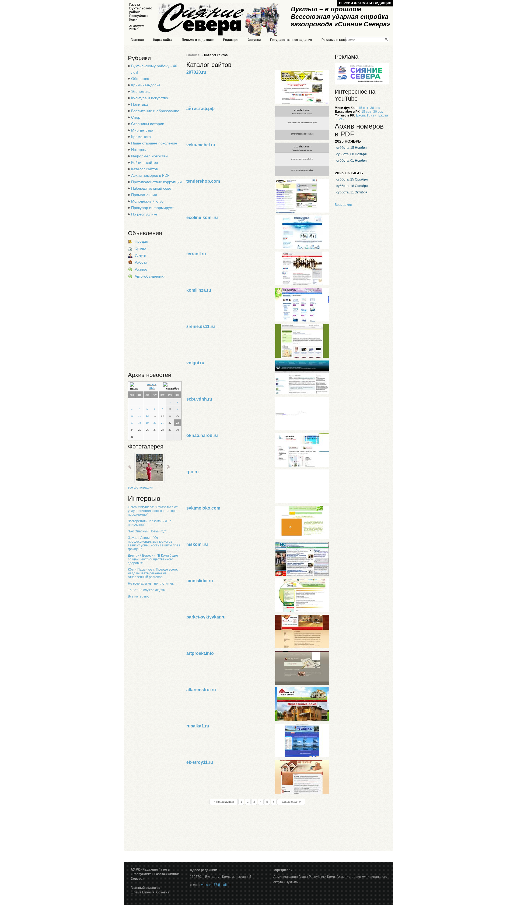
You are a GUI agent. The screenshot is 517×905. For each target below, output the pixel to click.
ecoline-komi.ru (202, 217)
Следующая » (291, 801)
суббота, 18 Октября (352, 186)
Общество (140, 78)
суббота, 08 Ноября (351, 154)
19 (147, 422)
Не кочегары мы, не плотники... (151, 583)
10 (132, 415)
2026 (152, 388)
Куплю (140, 248)
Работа (141, 262)
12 (147, 415)
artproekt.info (200, 653)
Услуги (140, 255)
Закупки (254, 40)
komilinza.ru (198, 290)
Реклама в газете (335, 40)
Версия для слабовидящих (365, 3)
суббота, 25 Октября (352, 179)
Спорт (136, 117)
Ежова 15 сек (366, 115)
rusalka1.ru (197, 726)
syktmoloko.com (203, 508)
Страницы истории (147, 124)
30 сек (375, 108)
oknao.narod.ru (202, 435)
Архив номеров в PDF (150, 175)
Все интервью (138, 596)
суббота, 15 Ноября (351, 148)
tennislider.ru (199, 580)
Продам (142, 241)
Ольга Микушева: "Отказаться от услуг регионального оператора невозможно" (153, 511)
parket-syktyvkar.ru (206, 617)
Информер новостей (149, 156)
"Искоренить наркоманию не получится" (150, 523)
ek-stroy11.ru (199, 762)
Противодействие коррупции (156, 182)
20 (154, 422)
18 (139, 422)
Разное (141, 269)
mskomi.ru (197, 544)
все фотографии (140, 487)
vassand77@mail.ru (215, 885)
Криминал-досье (145, 85)
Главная (137, 40)
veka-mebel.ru (200, 145)
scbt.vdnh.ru (199, 399)
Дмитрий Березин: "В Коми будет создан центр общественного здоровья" (153, 559)
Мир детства (142, 130)
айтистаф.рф (200, 108)
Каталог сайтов (144, 169)
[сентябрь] (171, 386)
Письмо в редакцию (198, 40)
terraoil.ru (196, 254)
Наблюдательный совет (152, 188)
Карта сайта (162, 40)
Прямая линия (144, 195)
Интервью (140, 149)
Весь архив (343, 205)
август (151, 384)
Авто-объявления (150, 276)
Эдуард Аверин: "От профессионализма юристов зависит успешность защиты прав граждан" (154, 543)
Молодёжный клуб (147, 201)
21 (162, 422)
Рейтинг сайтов (144, 162)
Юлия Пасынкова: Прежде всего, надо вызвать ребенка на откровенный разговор (153, 573)
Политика (139, 104)
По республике (144, 214)
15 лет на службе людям (146, 590)
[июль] (135, 386)
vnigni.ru (195, 362)
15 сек (363, 108)
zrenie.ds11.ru (200, 326)
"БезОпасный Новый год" (147, 531)
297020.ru (196, 72)
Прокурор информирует (152, 208)
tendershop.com (203, 181)
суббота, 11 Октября (352, 192)
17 (132, 422)
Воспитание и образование (155, 111)
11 (139, 415)
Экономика (141, 91)
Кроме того (141, 137)
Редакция (230, 40)
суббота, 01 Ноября (351, 160)
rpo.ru (192, 471)
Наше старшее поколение (154, 143)
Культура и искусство (149, 98)
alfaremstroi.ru (201, 689)
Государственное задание (291, 40)
